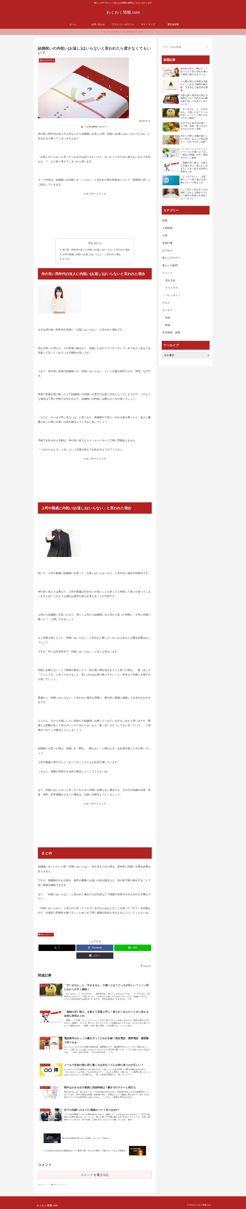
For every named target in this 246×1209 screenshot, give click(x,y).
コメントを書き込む (94, 1175)
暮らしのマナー (47, 934)
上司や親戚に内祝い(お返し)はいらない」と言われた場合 (91, 254)
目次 (90, 243)
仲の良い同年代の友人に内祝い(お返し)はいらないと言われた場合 (96, 249)
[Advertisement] (95, 216)
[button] (94, 955)
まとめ (65, 259)
